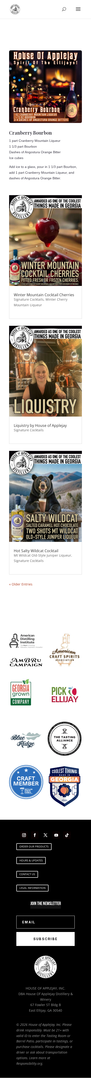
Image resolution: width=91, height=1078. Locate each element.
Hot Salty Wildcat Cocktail (36, 550)
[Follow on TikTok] (67, 835)
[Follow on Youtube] (56, 835)
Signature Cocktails (29, 299)
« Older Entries (20, 584)
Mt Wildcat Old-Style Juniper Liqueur (42, 555)
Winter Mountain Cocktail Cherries (44, 294)
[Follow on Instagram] (24, 835)
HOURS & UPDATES (31, 860)
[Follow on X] (45, 835)
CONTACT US (27, 874)
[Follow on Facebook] (34, 835)
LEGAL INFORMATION (32, 888)
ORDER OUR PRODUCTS (34, 846)
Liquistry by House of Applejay (40, 425)
